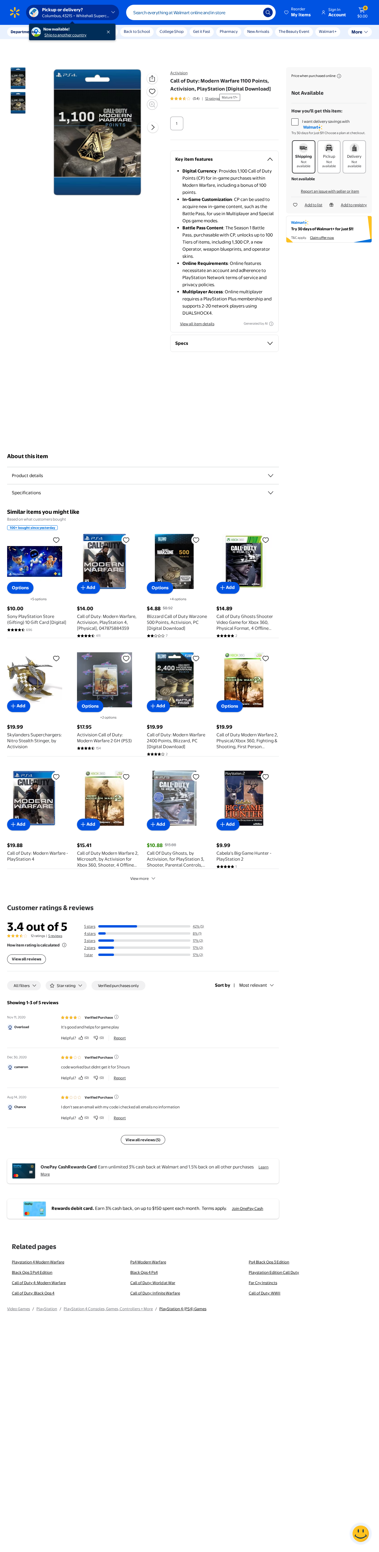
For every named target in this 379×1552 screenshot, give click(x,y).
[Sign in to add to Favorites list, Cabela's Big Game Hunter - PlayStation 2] (265, 776)
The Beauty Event (294, 31)
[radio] (176, 123)
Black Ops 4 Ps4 (144, 1272)
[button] (297, 12)
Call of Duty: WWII (264, 1293)
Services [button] (60, 31)
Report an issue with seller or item (330, 191)
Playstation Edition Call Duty (274, 1272)
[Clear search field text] (254, 12)
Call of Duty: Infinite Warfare (155, 1293)
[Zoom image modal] (152, 104)
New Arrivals (258, 31)
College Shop (172, 31)
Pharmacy (229, 31)
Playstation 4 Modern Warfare (38, 1262)
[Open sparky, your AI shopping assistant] (361, 1534)
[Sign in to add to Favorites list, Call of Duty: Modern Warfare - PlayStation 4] (56, 776)
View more (139, 878)
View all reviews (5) (143, 1139)
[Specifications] (270, 493)
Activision (179, 72)
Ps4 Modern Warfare (148, 1262)
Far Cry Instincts (263, 1282)
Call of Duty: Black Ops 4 (33, 1293)
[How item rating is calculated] (64, 945)
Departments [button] (23, 31)
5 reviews (55, 936)
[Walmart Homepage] (15, 12)
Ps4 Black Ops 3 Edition (269, 1262)
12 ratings (212, 98)
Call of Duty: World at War (152, 1282)
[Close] (109, 32)
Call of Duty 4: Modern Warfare (39, 1282)
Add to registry (354, 204)
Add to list (313, 204)
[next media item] (152, 127)
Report (120, 1038)
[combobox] (201, 12)
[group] (194, 98)
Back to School (137, 31)
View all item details (197, 323)
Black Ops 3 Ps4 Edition (32, 1272)
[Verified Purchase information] (116, 1017)
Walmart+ (328, 31)
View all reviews (26, 959)
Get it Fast (201, 31)
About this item (27, 456)
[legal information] (339, 76)
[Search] (268, 12)
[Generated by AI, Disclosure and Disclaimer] (271, 324)
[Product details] (270, 475)
